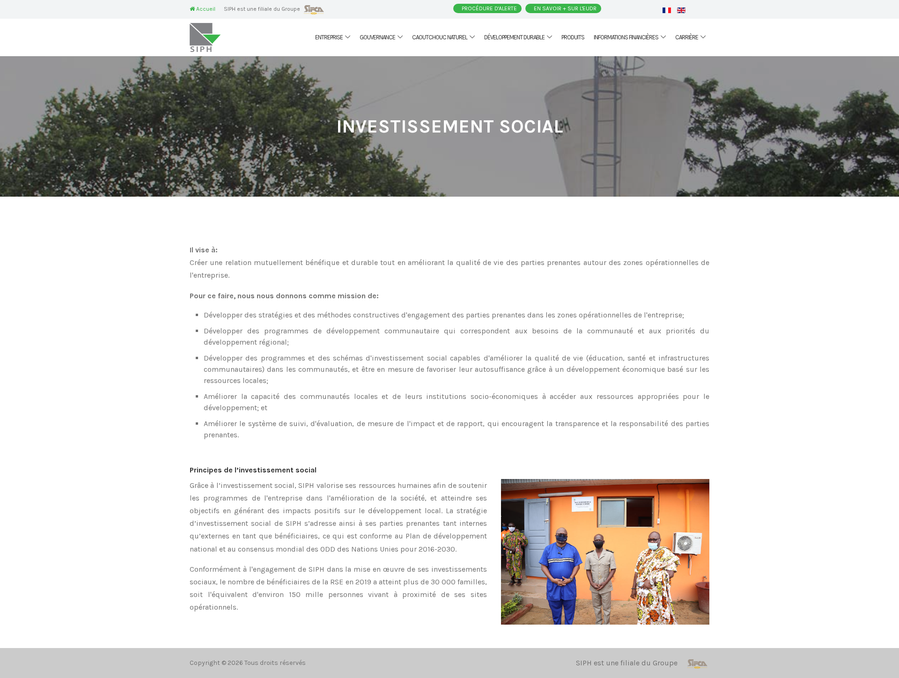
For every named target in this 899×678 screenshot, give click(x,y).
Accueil (205, 9)
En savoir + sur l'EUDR (565, 8)
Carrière (686, 37)
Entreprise (329, 37)
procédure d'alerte (489, 8)
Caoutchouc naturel (439, 37)
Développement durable (514, 37)
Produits (572, 37)
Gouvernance (377, 37)
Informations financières (626, 37)
